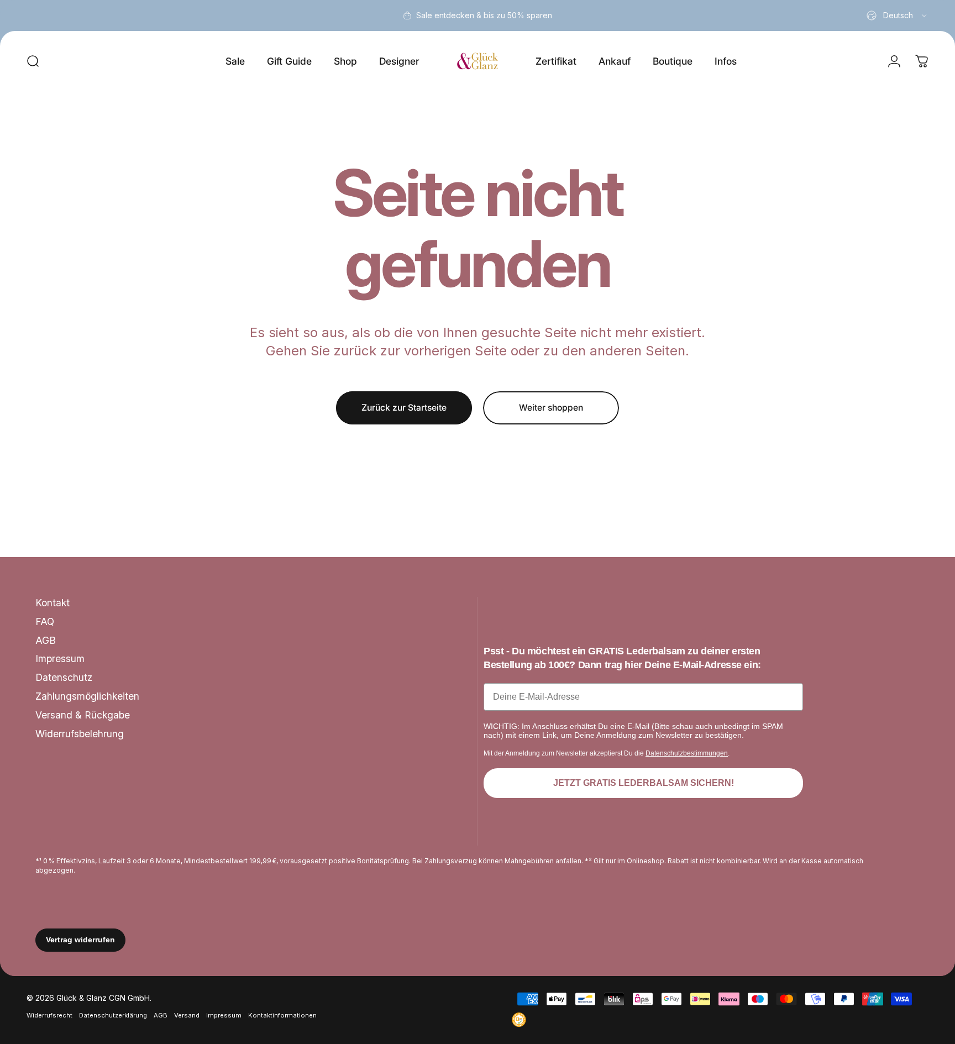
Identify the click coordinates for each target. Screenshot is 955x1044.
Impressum (60, 658)
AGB (45, 640)
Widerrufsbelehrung (79, 733)
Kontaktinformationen (282, 1015)
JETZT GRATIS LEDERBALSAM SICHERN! (643, 783)
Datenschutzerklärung (113, 1015)
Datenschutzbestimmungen (687, 753)
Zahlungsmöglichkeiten (87, 696)
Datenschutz (63, 677)
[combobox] (897, 15)
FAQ (44, 621)
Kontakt (52, 602)
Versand (187, 1015)
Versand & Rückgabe (82, 715)
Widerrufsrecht (49, 1015)
